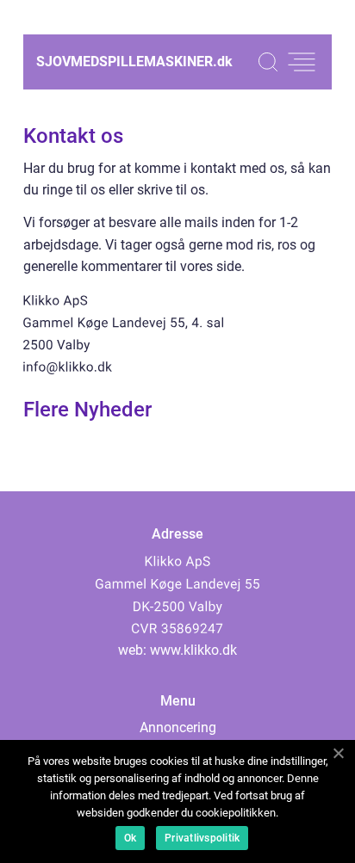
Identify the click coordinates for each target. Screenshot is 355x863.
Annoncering (178, 727)
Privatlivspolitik (202, 838)
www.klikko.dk (193, 650)
